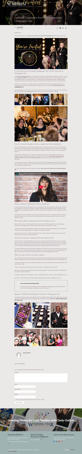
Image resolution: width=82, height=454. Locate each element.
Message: (16, 372)
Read (38, 2)
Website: (16, 394)
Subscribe (33, 2)
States (50, 2)
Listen (56, 2)
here (8, 443)
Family (16, 15)
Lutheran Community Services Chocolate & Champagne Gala (40, 35)
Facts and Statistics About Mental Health (29, 283)
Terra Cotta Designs (12, 451)
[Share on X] (63, 28)
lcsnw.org (29, 91)
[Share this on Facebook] (60, 28)
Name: (16, 384)
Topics (43, 2)
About (60, 2)
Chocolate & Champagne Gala (22, 76)
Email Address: (18, 389)
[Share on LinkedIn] (66, 28)
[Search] (68, 2)
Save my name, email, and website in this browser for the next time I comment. (30, 399)
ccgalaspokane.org (19, 87)
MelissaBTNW (20, 27)
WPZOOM (72, 449)
